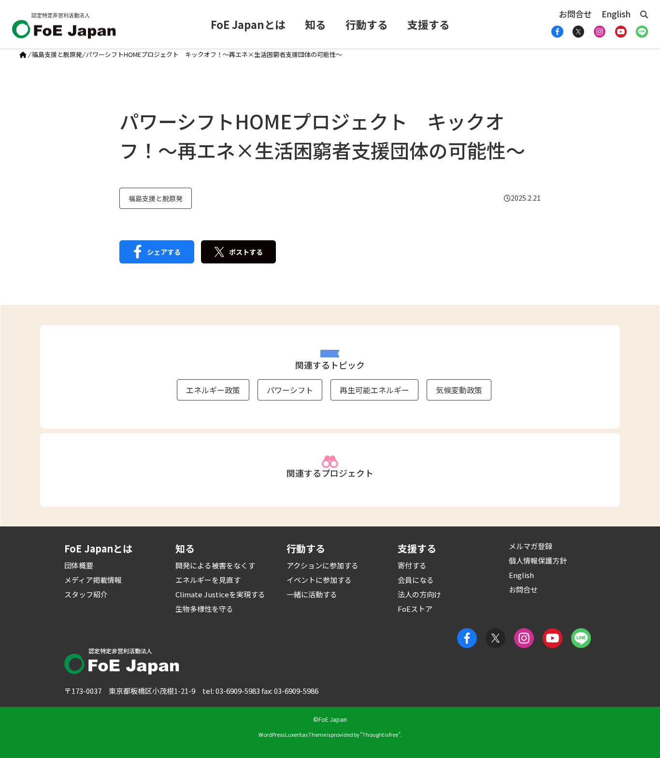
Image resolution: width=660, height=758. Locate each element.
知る (315, 24)
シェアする (164, 252)
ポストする (246, 252)
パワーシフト (290, 390)
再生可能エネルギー (374, 390)
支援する (428, 24)
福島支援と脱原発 (57, 54)
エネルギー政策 (213, 390)
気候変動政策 (459, 390)
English (616, 14)
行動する (366, 24)
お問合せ (575, 14)
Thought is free (380, 734)
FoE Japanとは (248, 24)
